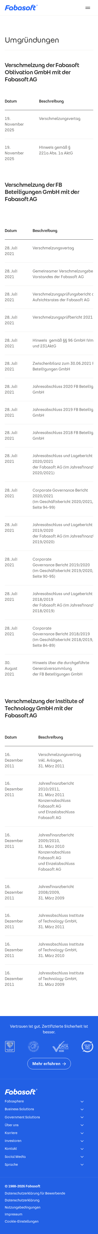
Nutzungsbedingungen (22, 1207)
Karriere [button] (11, 1133)
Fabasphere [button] (14, 1101)
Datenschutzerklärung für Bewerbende (35, 1193)
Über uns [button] (12, 1125)
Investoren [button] (13, 1141)
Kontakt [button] (11, 1148)
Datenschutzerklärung (22, 1200)
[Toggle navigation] (88, 7)
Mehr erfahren (46, 1063)
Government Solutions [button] (22, 1117)
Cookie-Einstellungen (22, 1221)
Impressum (13, 1214)
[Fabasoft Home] (23, 7)
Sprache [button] (11, 1164)
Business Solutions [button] (19, 1109)
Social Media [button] (15, 1157)
